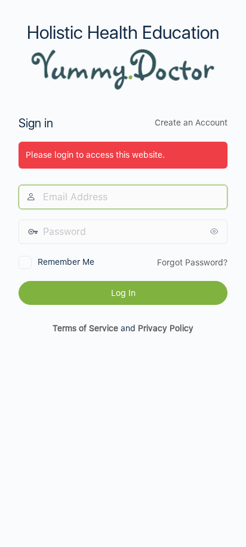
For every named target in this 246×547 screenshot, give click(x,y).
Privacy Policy (165, 328)
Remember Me (66, 262)
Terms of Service (85, 328)
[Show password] (215, 231)
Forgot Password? (192, 262)
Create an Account (191, 122)
